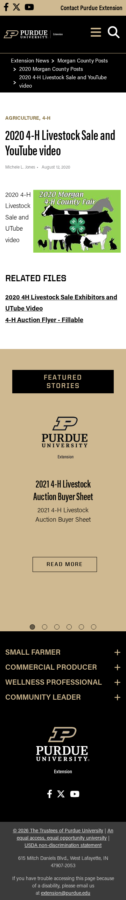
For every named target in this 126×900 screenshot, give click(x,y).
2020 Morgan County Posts (51, 69)
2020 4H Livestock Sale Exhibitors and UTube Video (61, 303)
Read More (65, 564)
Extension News (30, 60)
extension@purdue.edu (65, 893)
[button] (32, 627)
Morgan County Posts (82, 60)
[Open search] (113, 34)
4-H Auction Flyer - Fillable (44, 321)
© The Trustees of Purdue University (58, 831)
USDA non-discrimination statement (63, 845)
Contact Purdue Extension (91, 7)
